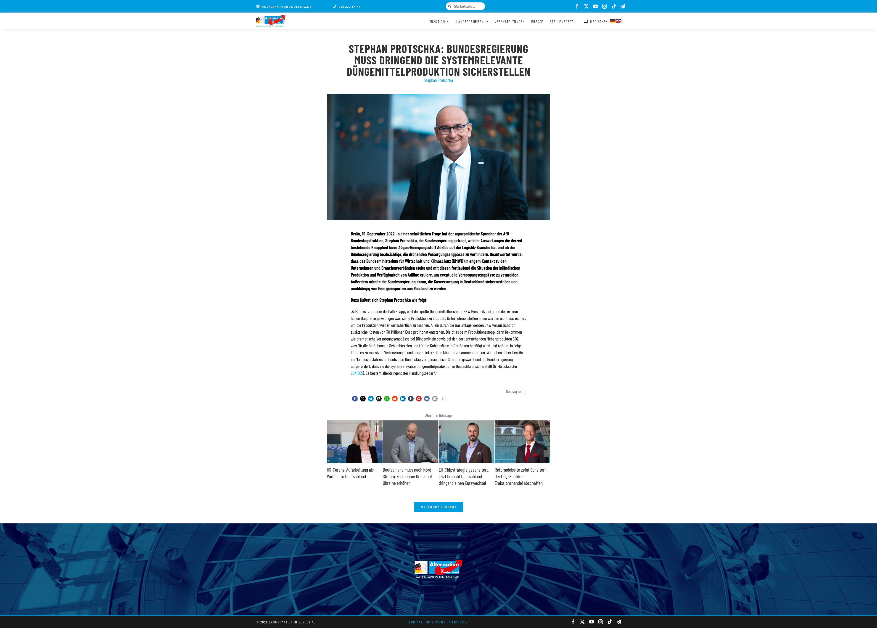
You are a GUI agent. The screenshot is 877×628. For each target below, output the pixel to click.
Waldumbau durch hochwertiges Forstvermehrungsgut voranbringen (522, 476)
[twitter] (586, 6)
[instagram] (604, 6)
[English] (619, 20)
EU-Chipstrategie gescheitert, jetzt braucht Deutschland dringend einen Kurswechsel (408, 476)
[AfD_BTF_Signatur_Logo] (270, 17)
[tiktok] (613, 6)
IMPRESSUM (434, 622)
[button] (355, 398)
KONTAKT (416, 622)
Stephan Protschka (438, 80)
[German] (613, 20)
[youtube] (595, 6)
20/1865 (357, 373)
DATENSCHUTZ (457, 622)
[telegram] (623, 6)
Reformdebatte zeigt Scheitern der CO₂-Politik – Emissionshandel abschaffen (465, 476)
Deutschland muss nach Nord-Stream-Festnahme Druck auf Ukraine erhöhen (352, 476)
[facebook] (577, 6)
